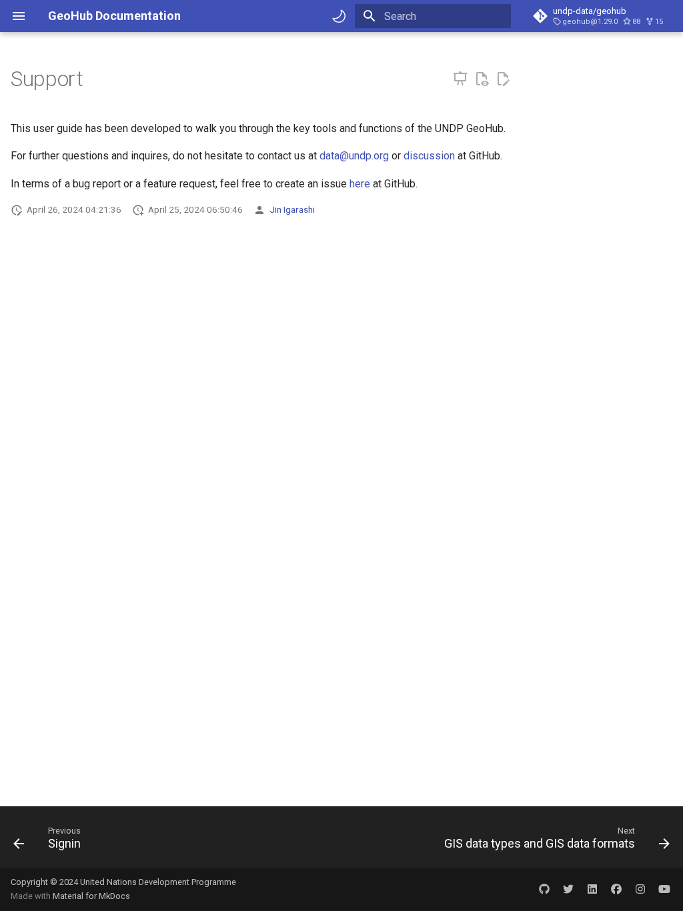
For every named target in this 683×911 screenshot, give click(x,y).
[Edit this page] (503, 79)
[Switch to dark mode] (338, 16)
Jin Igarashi (292, 209)
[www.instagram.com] (640, 889)
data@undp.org (354, 155)
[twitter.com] (568, 889)
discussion (429, 155)
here (360, 183)
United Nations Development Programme (158, 882)
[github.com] (544, 889)
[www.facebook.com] (616, 889)
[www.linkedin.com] (592, 889)
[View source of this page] (482, 79)
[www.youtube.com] (664, 889)
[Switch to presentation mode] (460, 79)
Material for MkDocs (91, 896)
